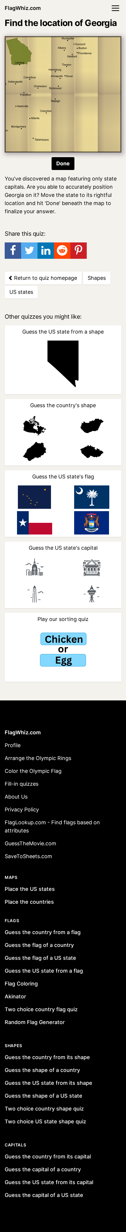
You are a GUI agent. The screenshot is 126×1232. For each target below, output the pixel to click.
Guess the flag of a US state (40, 958)
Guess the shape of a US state (43, 1096)
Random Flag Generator (35, 1022)
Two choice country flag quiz (41, 1009)
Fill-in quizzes (21, 784)
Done (63, 163)
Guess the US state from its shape (48, 1083)
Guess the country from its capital (48, 1156)
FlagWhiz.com (23, 8)
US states (21, 292)
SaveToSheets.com (28, 856)
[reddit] (62, 250)
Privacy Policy (22, 809)
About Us (16, 797)
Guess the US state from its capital (49, 1182)
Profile (13, 745)
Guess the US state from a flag (44, 971)
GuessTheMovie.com (30, 843)
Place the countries (29, 902)
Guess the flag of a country (39, 945)
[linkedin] (46, 250)
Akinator (15, 996)
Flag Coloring (21, 984)
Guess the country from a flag (43, 932)
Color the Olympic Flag (33, 771)
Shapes (97, 278)
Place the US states (30, 889)
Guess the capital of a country (43, 1169)
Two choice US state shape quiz (45, 1121)
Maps (11, 877)
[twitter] (29, 250)
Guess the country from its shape (47, 1057)
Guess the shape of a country (42, 1070)
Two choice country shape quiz (44, 1109)
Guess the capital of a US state (44, 1195)
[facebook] (13, 250)
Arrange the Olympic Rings (38, 758)
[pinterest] (78, 250)
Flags (12, 920)
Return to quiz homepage (45, 278)
